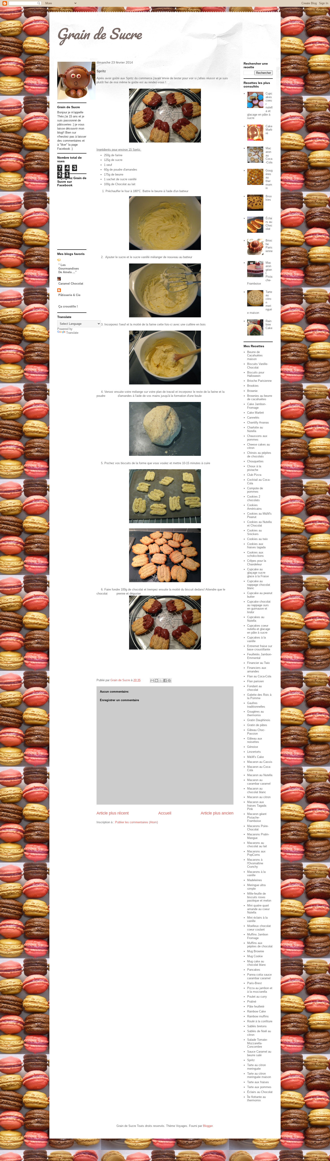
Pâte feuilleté (255, 1006)
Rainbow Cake (269, 324)
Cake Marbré (269, 130)
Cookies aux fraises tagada (256, 545)
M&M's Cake (255, 757)
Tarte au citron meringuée (256, 1066)
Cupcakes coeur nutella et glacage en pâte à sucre (258, 629)
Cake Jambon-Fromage (256, 405)
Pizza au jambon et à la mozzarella (259, 989)
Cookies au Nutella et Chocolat (259, 523)
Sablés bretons (257, 1026)
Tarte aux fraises (258, 1082)
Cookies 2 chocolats (253, 498)
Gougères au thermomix (269, 179)
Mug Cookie (255, 956)
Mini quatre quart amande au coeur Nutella (258, 909)
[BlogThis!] (156, 680)
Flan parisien (255, 681)
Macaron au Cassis (259, 762)
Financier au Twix (258, 663)
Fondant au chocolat (254, 688)
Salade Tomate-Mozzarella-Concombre (257, 1043)
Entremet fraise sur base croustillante (259, 647)
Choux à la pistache (254, 468)
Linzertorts (254, 751)
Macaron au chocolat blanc (256, 790)
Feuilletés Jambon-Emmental (259, 656)
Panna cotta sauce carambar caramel (259, 976)
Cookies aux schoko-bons (255, 554)
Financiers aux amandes (256, 669)
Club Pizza (254, 474)
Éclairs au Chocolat (269, 223)
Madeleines (254, 880)
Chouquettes (255, 461)
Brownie (252, 391)
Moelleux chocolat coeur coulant (259, 927)
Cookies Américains (254, 506)
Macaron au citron (259, 797)
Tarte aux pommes (259, 1087)
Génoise (252, 746)
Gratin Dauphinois (258, 720)
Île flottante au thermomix (256, 1098)
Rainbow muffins (258, 1016)
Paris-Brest (254, 983)
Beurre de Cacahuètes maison (255, 355)
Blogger (208, 1126)
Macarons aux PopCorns (256, 853)
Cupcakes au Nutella (255, 618)
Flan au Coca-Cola (259, 676)
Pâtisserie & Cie (69, 295)
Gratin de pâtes (257, 725)
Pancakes (253, 969)
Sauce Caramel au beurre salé (259, 1053)
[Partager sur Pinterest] (169, 680)
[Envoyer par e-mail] (152, 680)
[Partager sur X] (160, 680)
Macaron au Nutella (259, 775)
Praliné (251, 1001)
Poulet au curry (257, 996)
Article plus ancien (217, 813)
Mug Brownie (255, 951)
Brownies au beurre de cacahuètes (259, 397)
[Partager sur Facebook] (165, 680)
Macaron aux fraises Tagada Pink (256, 805)
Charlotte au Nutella (255, 429)
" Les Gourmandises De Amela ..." (68, 268)
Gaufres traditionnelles (256, 704)
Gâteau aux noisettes (254, 740)
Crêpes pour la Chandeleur (256, 562)
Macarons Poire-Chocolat (257, 827)
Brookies (269, 198)
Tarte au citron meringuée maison (259, 1075)
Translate (72, 332)
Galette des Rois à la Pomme (259, 696)
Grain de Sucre (98, 33)
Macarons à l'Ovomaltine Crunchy (255, 863)
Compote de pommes (255, 490)
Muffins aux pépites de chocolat (260, 944)
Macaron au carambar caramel (259, 781)
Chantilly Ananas (258, 422)
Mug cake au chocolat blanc (256, 963)
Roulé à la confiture (259, 1021)
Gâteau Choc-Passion (256, 731)
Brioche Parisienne (269, 246)
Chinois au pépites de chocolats (259, 454)
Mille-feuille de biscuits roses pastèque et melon (259, 897)
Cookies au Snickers (254, 532)
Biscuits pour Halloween (255, 374)
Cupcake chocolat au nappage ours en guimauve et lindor (259, 607)
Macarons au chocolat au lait (257, 844)
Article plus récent (113, 813)
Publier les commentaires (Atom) (136, 822)
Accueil (164, 813)
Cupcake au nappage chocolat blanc (258, 584)
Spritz (251, 1060)
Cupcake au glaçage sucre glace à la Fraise (258, 573)
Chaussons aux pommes (257, 437)
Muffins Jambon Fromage (257, 936)
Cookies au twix (257, 539)
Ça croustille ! (68, 306)
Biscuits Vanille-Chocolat (257, 365)
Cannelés (253, 417)
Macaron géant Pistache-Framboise (256, 817)
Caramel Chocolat (70, 283)
